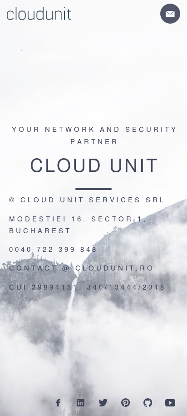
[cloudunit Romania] (170, 402)
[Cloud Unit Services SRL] (58, 402)
